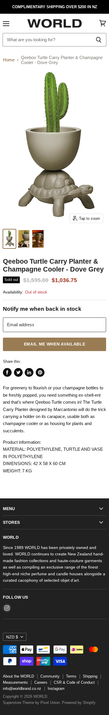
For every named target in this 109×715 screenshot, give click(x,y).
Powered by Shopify (79, 702)
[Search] (98, 39)
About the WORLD (18, 676)
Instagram (56, 688)
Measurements (15, 682)
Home (9, 59)
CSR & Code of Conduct (74, 682)
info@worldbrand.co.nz (22, 688)
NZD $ (12, 637)
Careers (40, 682)
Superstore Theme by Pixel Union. (32, 702)
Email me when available (54, 344)
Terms (71, 676)
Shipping (90, 676)
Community (50, 676)
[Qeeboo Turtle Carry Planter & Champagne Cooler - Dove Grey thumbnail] (9, 238)
